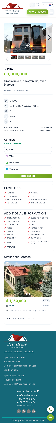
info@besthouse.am (27, 395)
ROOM (22, 319)
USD (43, 5)
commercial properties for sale (20, 365)
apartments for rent (14, 375)
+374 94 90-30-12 (26, 405)
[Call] (50, 409)
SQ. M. (14, 319)
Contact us (29, 351)
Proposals (18, 351)
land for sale (11, 370)
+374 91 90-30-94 (26, 399)
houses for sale (12, 361)
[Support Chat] (50, 417)
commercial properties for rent (20, 384)
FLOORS (31, 319)
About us (8, 351)
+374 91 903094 (37, 12)
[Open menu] (51, 11)
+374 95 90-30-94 (26, 402)
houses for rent (12, 379)
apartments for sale (14, 357)
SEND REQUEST (28, 176)
